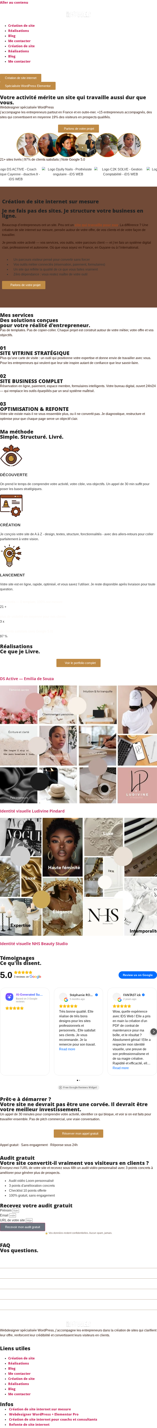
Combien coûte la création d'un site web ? (50, 1263)
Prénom (6, 1210)
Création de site (21, 25)
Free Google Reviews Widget (80, 1087)
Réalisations (18, 30)
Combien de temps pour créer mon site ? (49, 1273)
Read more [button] (67, 1049)
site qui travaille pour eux (96, 225)
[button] (3, 1031)
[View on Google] (63, 997)
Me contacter (19, 41)
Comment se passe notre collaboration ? (49, 1304)
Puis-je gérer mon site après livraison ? (47, 1294)
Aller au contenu (14, 2)
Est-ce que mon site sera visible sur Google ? (53, 1283)
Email (4, 1215)
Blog (12, 36)
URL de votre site (13, 1220)
